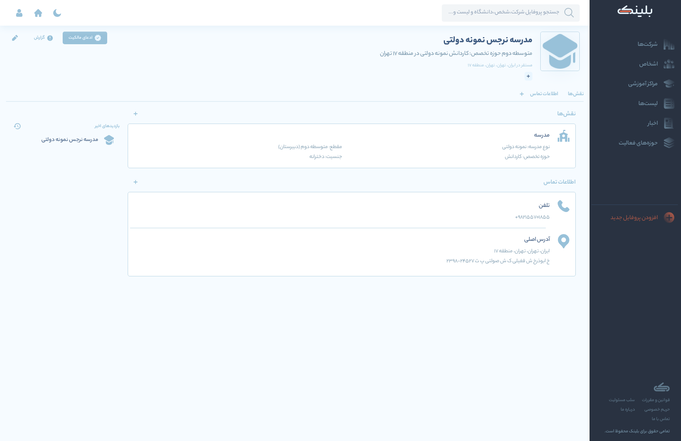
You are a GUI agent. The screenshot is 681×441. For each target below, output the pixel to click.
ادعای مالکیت (81, 37)
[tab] (576, 94)
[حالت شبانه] (57, 13)
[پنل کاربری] (19, 13)
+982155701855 (532, 217)
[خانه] (38, 13)
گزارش (39, 37)
